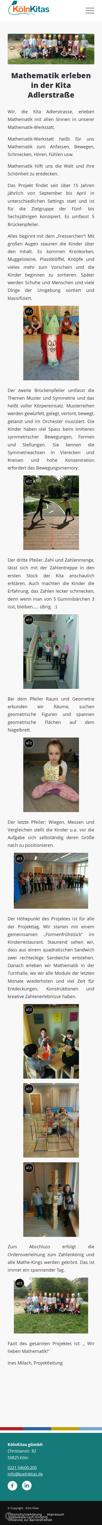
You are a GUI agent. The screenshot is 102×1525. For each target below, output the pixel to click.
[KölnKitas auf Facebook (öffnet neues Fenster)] (12, 1487)
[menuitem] (87, 10)
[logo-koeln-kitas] (42, 10)
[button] (9, 1516)
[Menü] (87, 10)
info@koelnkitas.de (25, 1474)
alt (29, 311)
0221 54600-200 (22, 1467)
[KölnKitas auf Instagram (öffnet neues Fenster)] (26, 1487)
